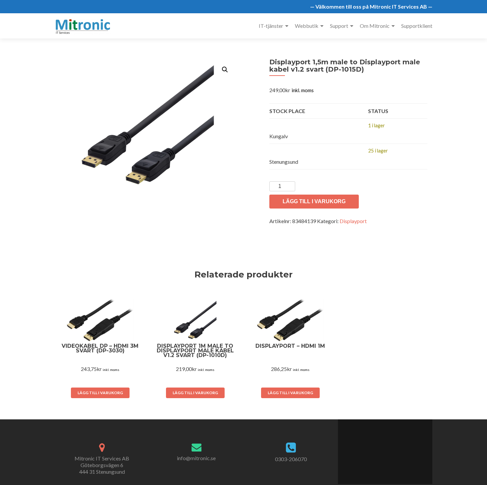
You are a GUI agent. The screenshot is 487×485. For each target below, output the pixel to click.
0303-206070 (291, 459)
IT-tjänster (271, 26)
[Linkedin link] (388, 448)
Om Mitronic (375, 26)
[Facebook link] (374, 448)
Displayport (353, 221)
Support (339, 26)
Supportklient (416, 26)
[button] (225, 70)
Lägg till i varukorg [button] (100, 392)
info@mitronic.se (196, 458)
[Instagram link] (395, 448)
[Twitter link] (381, 448)
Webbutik (306, 26)
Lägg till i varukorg (314, 201)
